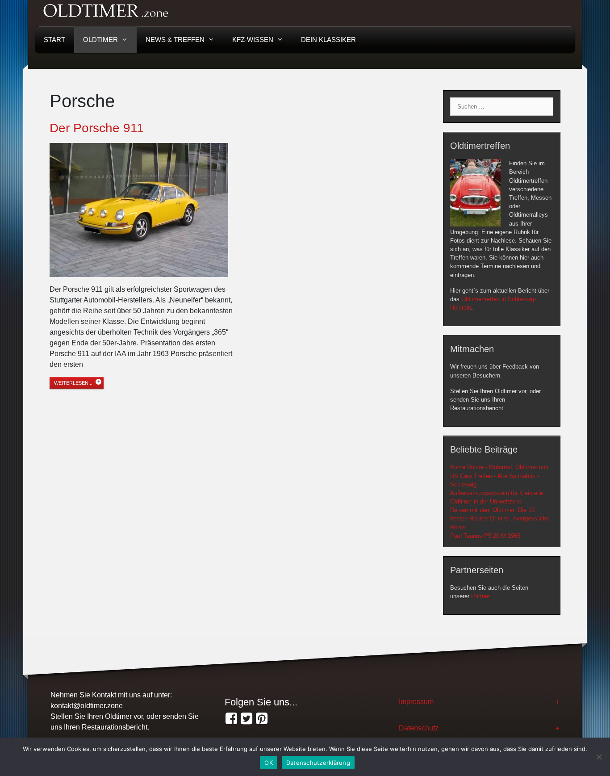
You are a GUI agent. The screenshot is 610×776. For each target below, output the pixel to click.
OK (268, 762)
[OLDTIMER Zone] (246, 719)
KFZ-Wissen (252, 39)
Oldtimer (100, 39)
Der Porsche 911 (97, 128)
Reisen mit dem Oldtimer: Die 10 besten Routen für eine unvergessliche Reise (499, 518)
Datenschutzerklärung (318, 762)
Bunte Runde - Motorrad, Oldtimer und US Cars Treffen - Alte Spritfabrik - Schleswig (499, 475)
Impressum (416, 701)
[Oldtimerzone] (261, 719)
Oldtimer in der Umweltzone (486, 501)
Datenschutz (419, 728)
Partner (480, 596)
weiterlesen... (73, 383)
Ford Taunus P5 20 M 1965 (485, 536)
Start (54, 39)
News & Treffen (175, 39)
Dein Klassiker (328, 39)
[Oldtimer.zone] (231, 719)
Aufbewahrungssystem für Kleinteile (496, 493)
